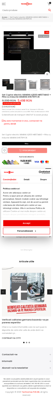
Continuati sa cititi (11, 338)
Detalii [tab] (27, 179)
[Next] (49, 53)
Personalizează (25, 230)
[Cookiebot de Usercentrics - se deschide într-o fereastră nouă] (39, 172)
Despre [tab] (43, 179)
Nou (26, 143)
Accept (26, 223)
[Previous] (4, 53)
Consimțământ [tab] (9, 179)
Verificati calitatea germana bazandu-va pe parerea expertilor (25, 321)
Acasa (4, 17)
